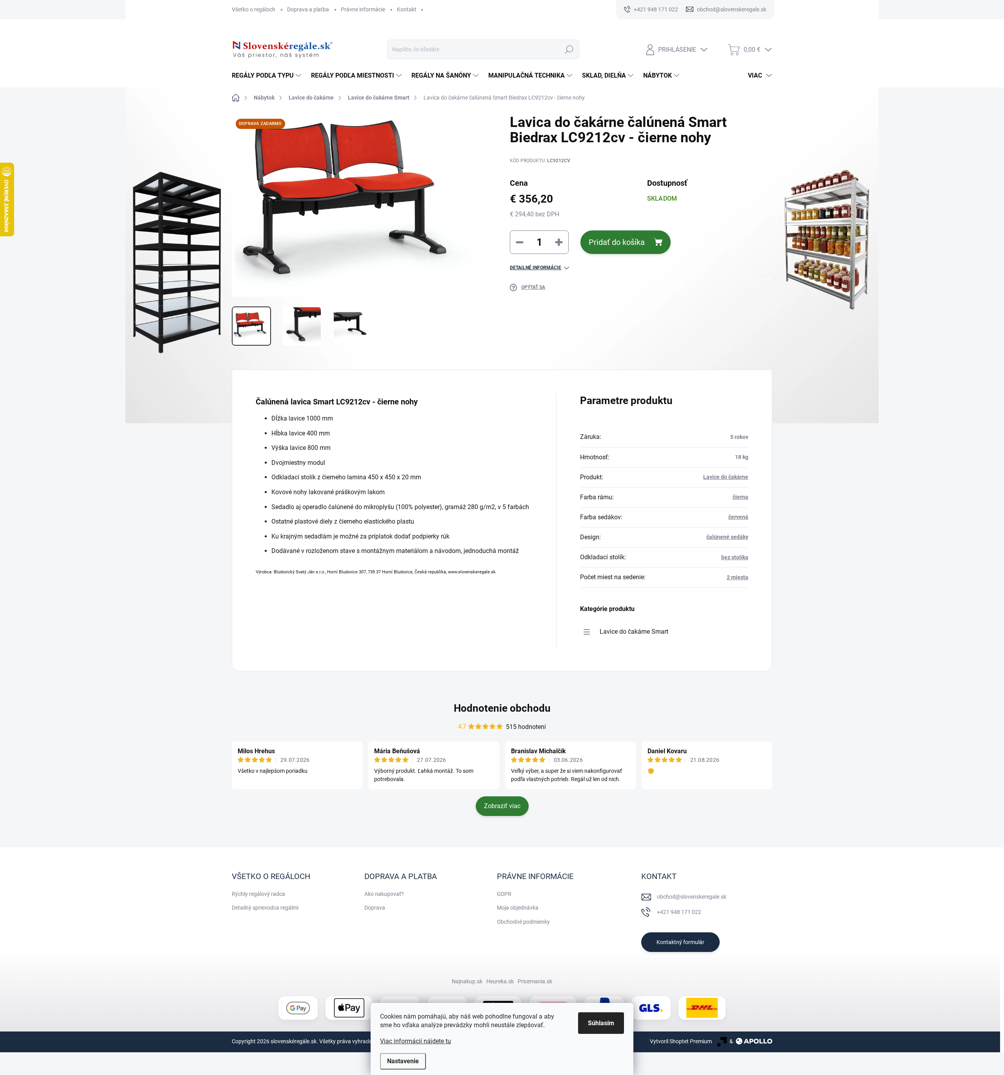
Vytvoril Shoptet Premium (681, 1041)
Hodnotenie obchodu (502, 708)
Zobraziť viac (502, 806)
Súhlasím (601, 1023)
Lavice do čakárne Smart (634, 631)
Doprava (374, 908)
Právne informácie (363, 9)
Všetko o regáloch (253, 9)
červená (738, 517)
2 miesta (737, 577)
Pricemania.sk (535, 981)
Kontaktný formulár (680, 942)
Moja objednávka (517, 908)
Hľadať (568, 49)
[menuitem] (267, 75)
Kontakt (407, 9)
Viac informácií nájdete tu (415, 1041)
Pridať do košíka (617, 242)
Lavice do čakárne (725, 477)
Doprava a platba (308, 9)
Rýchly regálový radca (258, 894)
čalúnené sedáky (727, 537)
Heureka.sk (500, 981)
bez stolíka (734, 557)
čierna (740, 497)
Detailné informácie (535, 267)
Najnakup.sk (467, 981)
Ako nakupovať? (384, 894)
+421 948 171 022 (679, 912)
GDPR (504, 894)
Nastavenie (403, 1061)
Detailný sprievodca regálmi (265, 908)
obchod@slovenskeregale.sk (691, 897)
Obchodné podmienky (523, 922)
